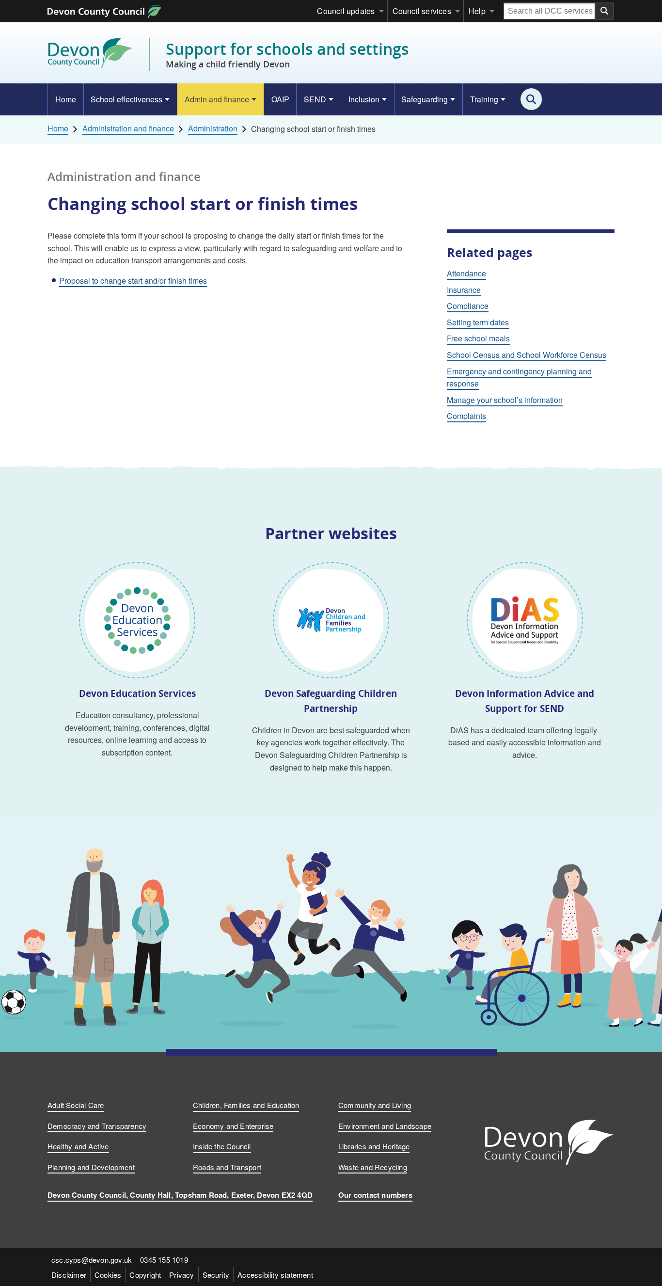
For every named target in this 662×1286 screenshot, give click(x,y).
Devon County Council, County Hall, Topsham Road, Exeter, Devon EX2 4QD (180, 1195)
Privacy (181, 1275)
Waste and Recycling (372, 1167)
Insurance (464, 289)
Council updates (346, 10)
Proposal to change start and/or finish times (133, 280)
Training (484, 99)
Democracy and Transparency (96, 1126)
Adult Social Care (75, 1105)
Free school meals (478, 338)
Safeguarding (424, 99)
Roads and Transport (227, 1167)
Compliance (468, 305)
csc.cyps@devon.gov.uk (91, 1259)
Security (216, 1275)
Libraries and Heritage (374, 1146)
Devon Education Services (137, 693)
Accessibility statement (275, 1275)
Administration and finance (128, 128)
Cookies (108, 1275)
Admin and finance (217, 99)
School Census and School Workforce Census (526, 354)
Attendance (466, 273)
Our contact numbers (375, 1195)
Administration (212, 128)
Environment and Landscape (384, 1126)
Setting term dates (478, 322)
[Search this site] (531, 99)
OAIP (280, 99)
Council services (422, 10)
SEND (315, 99)
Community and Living (374, 1105)
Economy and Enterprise (233, 1126)
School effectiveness (126, 99)
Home (65, 99)
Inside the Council (222, 1146)
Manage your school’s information (505, 399)
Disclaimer (68, 1275)
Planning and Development (91, 1167)
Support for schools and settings (287, 54)
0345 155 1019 (164, 1259)
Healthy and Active (78, 1146)
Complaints (466, 415)
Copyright (145, 1275)
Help (477, 10)
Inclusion (363, 99)
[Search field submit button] (605, 11)
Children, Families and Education (246, 1105)
